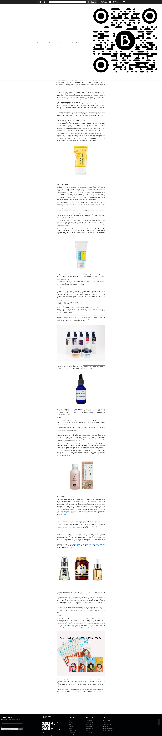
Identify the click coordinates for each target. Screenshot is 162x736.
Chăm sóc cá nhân (71, 732)
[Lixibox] (41, 2)
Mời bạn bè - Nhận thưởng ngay (108, 730)
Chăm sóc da (70, 726)
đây (65, 514)
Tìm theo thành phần (72, 734)
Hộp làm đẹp (70, 722)
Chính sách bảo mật (89, 728)
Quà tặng (70, 720)
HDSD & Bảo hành (89, 720)
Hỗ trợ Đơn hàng (106, 726)
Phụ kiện (70, 724)
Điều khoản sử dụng (89, 732)
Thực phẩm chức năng (72, 730)
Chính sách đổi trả (89, 726)
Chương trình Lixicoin (107, 724)
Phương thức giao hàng (90, 724)
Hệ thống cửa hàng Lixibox (108, 728)
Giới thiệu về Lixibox (106, 720)
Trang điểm (70, 728)
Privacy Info (88, 730)
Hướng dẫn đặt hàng (89, 722)
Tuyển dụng (105, 722)
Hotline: (43, 732)
